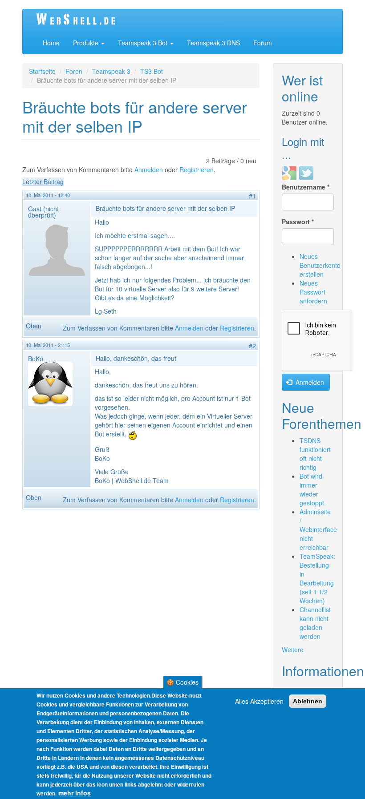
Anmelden (148, 169)
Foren (73, 71)
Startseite (42, 71)
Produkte (86, 42)
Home (51, 42)
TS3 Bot (151, 71)
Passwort (298, 221)
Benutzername (305, 186)
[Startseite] (85, 20)
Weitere (293, 649)
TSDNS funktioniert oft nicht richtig (315, 454)
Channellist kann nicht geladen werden (315, 623)
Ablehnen (307, 701)
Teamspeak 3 (111, 71)
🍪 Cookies (182, 682)
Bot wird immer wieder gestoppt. (313, 489)
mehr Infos (74, 792)
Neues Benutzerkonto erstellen (320, 265)
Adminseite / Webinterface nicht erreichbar (318, 529)
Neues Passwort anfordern (313, 291)
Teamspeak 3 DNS (213, 42)
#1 (252, 195)
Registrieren (196, 169)
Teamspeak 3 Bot (143, 42)
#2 (252, 345)
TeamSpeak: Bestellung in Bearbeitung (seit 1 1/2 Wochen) (317, 578)
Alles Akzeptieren (259, 701)
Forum (262, 42)
